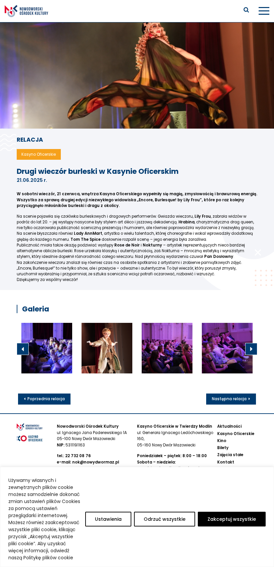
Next (251, 349)
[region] (137, 517)
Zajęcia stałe (230, 454)
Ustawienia (108, 519)
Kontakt (225, 462)
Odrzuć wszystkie (164, 519)
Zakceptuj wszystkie (232, 519)
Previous (23, 349)
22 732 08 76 (78, 455)
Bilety (223, 447)
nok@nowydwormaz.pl (95, 462)
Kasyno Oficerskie (235, 433)
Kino (221, 440)
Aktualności (229, 426)
